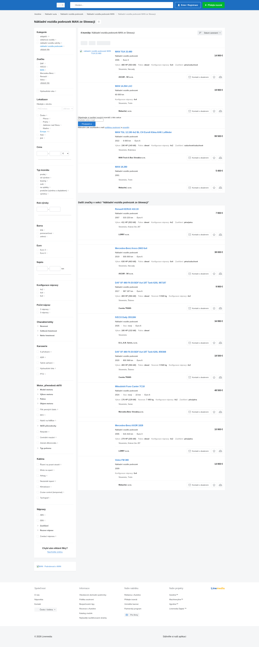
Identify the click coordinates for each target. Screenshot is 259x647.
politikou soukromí (112, 127)
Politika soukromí (86, 599)
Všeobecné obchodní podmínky (92, 595)
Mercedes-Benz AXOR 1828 (129, 425)
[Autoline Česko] (43, 5)
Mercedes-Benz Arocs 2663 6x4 (131, 248)
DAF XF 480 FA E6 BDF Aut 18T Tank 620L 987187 (140, 283)
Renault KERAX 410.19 (127, 209)
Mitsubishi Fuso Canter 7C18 (130, 386)
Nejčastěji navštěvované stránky (93, 618)
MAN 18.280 (121, 167)
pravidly (126, 127)
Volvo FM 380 (122, 460)
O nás (37, 595)
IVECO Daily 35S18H (125, 317)
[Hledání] (72, 5)
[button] (214, 77)
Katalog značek (85, 613)
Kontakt (37, 604)
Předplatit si (87, 124)
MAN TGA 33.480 (123, 52)
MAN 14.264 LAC (123, 86)
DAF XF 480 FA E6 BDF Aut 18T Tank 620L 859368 (140, 352)
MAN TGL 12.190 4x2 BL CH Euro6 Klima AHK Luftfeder (143, 132)
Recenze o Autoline (87, 609)
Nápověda (38, 599)
